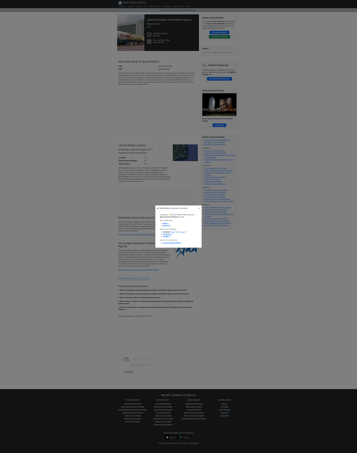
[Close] (199, 208)
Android (166, 225)
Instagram (167, 234)
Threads (166, 236)
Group (182, 232)
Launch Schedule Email (171, 243)
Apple (165, 223)
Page (173, 232)
